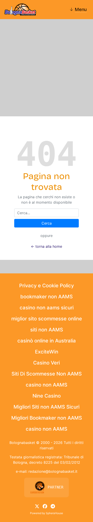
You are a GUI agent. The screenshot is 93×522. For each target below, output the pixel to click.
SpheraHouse (54, 513)
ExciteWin (46, 352)
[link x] (37, 506)
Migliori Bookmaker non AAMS (46, 418)
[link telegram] (53, 506)
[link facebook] (45, 506)
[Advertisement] (46, 67)
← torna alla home (46, 246)
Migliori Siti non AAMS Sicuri (46, 407)
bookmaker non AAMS (46, 296)
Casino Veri (46, 363)
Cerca (47, 223)
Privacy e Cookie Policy (46, 285)
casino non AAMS (46, 385)
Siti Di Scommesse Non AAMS (47, 374)
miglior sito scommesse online (46, 319)
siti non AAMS (46, 330)
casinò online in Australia (46, 341)
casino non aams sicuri (47, 307)
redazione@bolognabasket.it (52, 471)
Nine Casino (47, 396)
